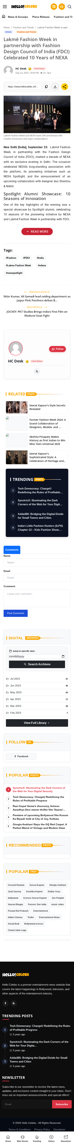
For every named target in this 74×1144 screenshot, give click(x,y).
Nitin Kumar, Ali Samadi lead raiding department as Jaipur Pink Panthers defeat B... (37, 298)
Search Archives (37, 664)
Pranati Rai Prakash (18, 911)
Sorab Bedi (13, 924)
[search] (69, 7)
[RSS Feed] (37, 371)
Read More (37, 231)
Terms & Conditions (20, 1129)
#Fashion (11, 258)
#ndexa (42, 265)
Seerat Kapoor (36, 885)
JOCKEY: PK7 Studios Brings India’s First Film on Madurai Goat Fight (37, 313)
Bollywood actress (33, 924)
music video (57, 904)
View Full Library (37, 723)
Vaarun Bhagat (15, 904)
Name (7, 555)
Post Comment (15, 613)
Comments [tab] (11, 549)
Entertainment (40, 911)
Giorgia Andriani (57, 885)
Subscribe (62, 1104)
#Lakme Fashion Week (18, 265)
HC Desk (15, 361)
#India (40, 258)
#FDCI (26, 258)
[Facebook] (5, 1003)
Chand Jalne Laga (17, 930)
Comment (9, 586)
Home (7, 27)
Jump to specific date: (22, 651)
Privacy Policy (42, 1129)
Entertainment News (49, 917)
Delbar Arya (54, 891)
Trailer (30, 917)
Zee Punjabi (58, 898)
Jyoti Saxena (14, 891)
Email (7, 571)
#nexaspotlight (14, 273)
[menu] (5, 6)
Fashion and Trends (23, 27)
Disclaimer (59, 1129)
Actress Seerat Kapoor (35, 898)
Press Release (41, 16)
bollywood (13, 898)
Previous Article (39, 292)
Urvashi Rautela (16, 885)
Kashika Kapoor (34, 891)
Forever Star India (37, 904)
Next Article (35, 307)
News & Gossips (18, 16)
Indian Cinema (15, 917)
